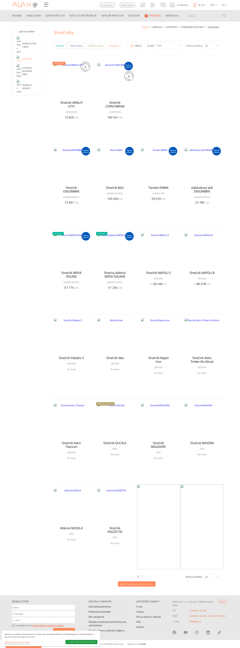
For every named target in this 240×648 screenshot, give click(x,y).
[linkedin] (208, 632)
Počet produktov (194, 45)
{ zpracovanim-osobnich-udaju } (48, 625)
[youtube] (185, 632)
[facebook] (174, 632)
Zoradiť (150, 45)
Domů (145, 27)
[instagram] (197, 632)
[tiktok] (219, 632)
